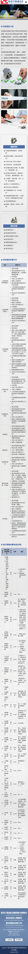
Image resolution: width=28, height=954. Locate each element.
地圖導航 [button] (19, 939)
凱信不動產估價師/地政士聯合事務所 (12, 2)
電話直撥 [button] (10, 939)
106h (16, 952)
